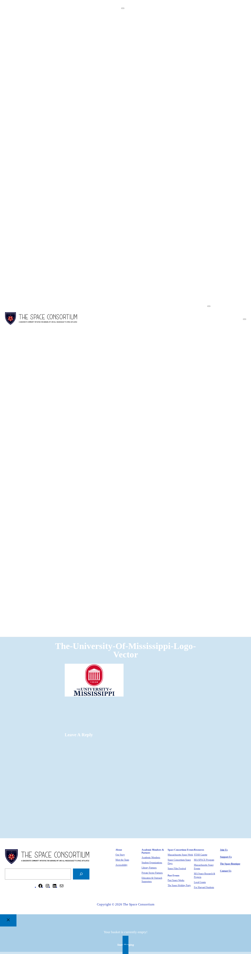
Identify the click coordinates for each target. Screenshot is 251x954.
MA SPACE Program (174, 113)
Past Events (160, 88)
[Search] (81, 874)
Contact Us (222, 328)
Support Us (223, 318)
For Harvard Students (175, 132)
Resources (160, 103)
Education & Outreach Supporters (183, 64)
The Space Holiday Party (177, 98)
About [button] (133, 15)
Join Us (220, 313)
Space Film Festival (173, 83)
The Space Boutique (229, 323)
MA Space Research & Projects (181, 123)
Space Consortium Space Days (181, 79)
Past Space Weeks (172, 93)
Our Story (167, 25)
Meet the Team (170, 30)
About (157, 20)
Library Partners (171, 54)
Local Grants (169, 128)
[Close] (8, 920)
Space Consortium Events (170, 69)
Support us (226, 857)
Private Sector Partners (176, 59)
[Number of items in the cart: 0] (244, 319)
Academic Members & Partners (174, 40)
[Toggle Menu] (122, 8)
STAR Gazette (170, 108)
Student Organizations (175, 49)
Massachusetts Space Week (179, 74)
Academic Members (174, 45)
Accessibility (169, 35)
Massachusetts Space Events (180, 118)
